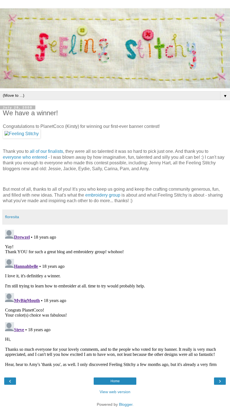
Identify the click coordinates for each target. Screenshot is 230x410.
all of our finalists (46, 151)
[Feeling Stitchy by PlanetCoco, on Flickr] (21, 133)
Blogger (125, 404)
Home (115, 381)
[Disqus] (115, 297)
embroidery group (102, 195)
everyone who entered (25, 157)
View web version (115, 392)
